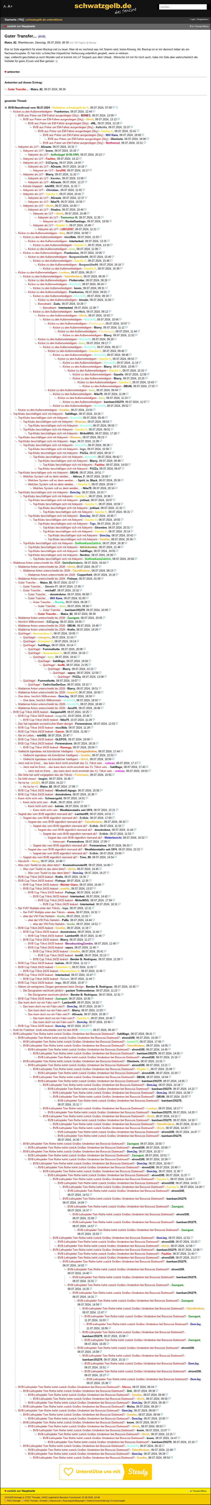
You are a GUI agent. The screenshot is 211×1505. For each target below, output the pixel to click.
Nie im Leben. (26, 735)
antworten (13, 71)
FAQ (22, 19)
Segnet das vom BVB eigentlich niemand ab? (45, 814)
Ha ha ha (23, 782)
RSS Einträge (14, 1500)
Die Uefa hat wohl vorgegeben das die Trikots (45, 774)
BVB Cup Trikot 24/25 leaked (30, 712)
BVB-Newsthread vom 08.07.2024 (29, 107)
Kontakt (44, 1500)
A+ (10, 6)
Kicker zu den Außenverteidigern (32, 111)
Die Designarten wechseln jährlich (43, 990)
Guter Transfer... (28, 582)
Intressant (59, 841)
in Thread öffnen (200, 26)
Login (192, 19)
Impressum (55, 1500)
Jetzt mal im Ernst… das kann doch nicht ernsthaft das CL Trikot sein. (60, 763)
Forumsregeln (118, 1500)
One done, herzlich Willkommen (37, 696)
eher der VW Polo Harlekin (39, 916)
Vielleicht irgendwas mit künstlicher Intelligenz (45, 751)
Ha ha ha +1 (30, 786)
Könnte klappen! (32, 186)
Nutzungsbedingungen (74, 1500)
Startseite (11, 19)
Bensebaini (44, 303)
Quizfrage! (24, 633)
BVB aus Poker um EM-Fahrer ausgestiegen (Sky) (48, 115)
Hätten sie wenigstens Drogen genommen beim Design (50, 986)
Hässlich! (23, 861)
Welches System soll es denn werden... (46, 476)
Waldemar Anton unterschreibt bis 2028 (36, 562)
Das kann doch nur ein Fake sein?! (39, 1002)
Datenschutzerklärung (98, 1500)
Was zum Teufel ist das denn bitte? (39, 865)
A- (5, 6)
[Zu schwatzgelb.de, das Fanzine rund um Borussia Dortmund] (105, 8)
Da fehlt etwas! (27, 778)
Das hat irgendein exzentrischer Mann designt (45, 723)
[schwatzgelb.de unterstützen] (105, 1479)
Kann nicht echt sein (30, 798)
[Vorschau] (114, 107)
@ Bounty (91, 42)
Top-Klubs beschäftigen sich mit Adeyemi (38, 413)
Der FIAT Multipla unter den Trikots (39, 908)
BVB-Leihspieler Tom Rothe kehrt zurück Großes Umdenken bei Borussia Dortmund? (64, 1033)
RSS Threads (31, 1500)
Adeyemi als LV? (28, 146)
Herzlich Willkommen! (31, 621)
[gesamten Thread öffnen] (117, 107)
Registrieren (203, 19)
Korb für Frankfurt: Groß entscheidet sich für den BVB (45, 1029)
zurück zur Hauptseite (21, 26)
